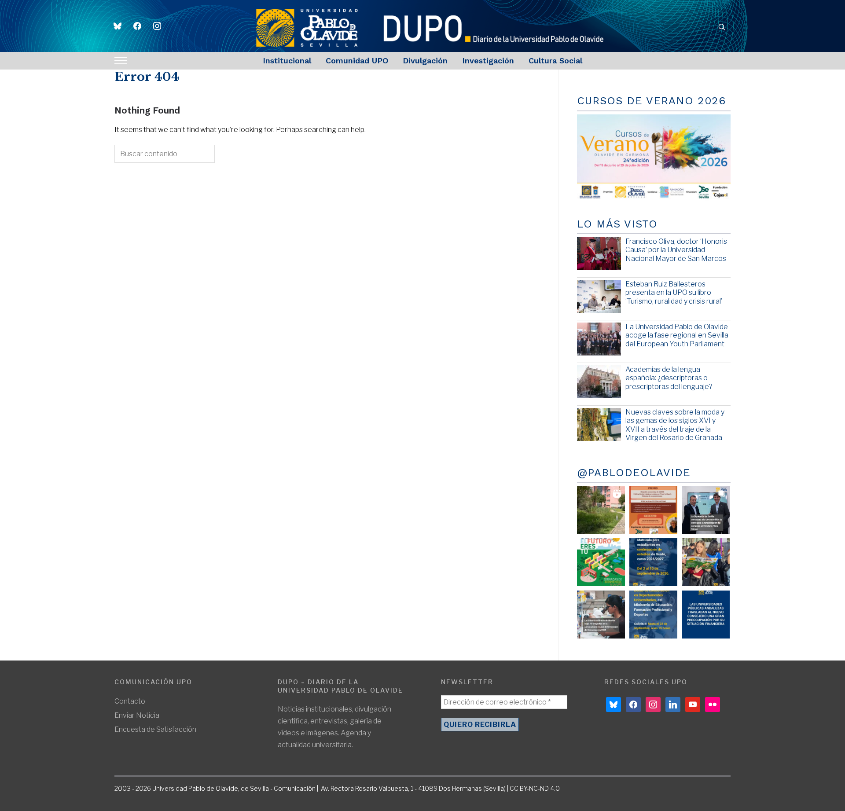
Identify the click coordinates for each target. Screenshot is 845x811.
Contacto (129, 701)
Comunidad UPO (357, 60)
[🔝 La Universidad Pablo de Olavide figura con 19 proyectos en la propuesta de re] (601, 615)
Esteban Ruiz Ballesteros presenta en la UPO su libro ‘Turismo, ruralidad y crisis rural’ (673, 292)
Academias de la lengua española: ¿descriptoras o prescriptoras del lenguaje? (669, 377)
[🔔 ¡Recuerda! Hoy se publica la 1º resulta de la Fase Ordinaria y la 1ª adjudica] (706, 562)
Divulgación (425, 60)
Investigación (488, 60)
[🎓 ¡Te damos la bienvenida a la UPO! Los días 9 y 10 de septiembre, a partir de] (601, 562)
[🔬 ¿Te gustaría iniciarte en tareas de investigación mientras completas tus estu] (653, 615)
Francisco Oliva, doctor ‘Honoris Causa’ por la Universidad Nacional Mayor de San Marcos (676, 249)
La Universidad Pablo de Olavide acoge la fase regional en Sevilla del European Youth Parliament (676, 335)
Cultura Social (555, 60)
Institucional (287, 60)
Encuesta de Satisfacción (155, 729)
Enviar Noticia (136, 715)
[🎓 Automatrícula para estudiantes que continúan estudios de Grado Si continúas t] (653, 562)
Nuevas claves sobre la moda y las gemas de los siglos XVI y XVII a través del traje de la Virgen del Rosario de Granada (674, 425)
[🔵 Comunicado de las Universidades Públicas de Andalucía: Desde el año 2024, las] (706, 615)
